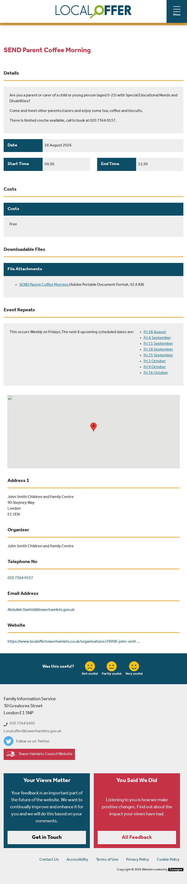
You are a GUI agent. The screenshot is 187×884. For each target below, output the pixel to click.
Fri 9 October (155, 367)
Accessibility (77, 860)
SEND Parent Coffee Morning (44, 285)
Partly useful (112, 674)
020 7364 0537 (20, 578)
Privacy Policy (137, 860)
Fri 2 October (155, 361)
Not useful (90, 674)
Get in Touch (47, 837)
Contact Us (49, 860)
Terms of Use (107, 860)
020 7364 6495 (22, 723)
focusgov (175, 869)
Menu (176, 14)
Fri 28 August (155, 332)
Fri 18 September (158, 350)
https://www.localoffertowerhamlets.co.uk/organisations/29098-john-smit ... (74, 642)
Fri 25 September (158, 355)
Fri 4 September (157, 338)
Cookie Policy (168, 860)
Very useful (134, 674)
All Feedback (137, 837)
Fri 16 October (156, 373)
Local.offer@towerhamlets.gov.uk (32, 731)
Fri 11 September (158, 344)
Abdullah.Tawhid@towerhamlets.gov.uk (41, 610)
